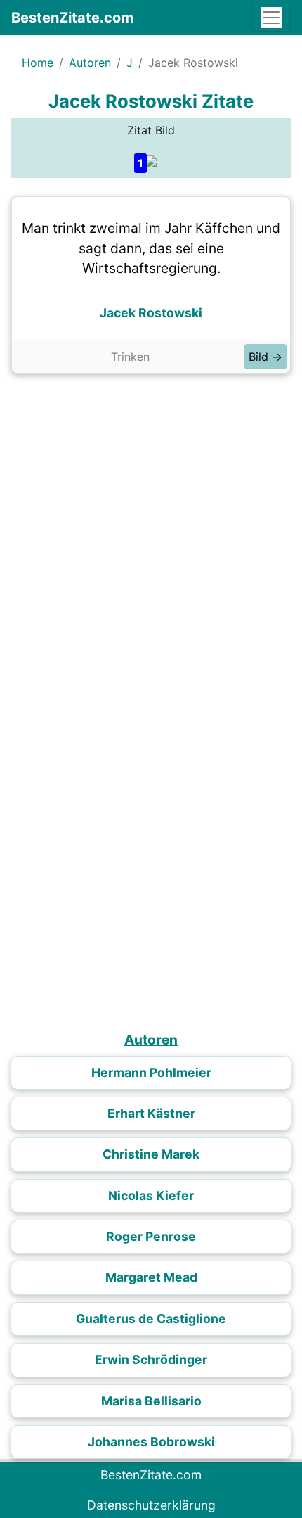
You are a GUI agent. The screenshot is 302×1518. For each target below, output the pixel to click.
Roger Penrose (151, 1236)
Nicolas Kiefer (151, 1195)
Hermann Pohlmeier (151, 1072)
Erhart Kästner (151, 1113)
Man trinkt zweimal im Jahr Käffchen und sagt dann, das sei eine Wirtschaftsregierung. (151, 248)
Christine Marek (151, 1154)
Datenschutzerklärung (151, 1505)
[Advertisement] (151, 539)
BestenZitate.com (72, 17)
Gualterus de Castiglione (151, 1318)
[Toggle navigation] (271, 18)
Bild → (265, 357)
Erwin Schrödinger (151, 1359)
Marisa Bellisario (151, 1400)
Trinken (130, 357)
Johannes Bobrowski (151, 1441)
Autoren (90, 63)
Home (37, 63)
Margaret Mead (151, 1277)
